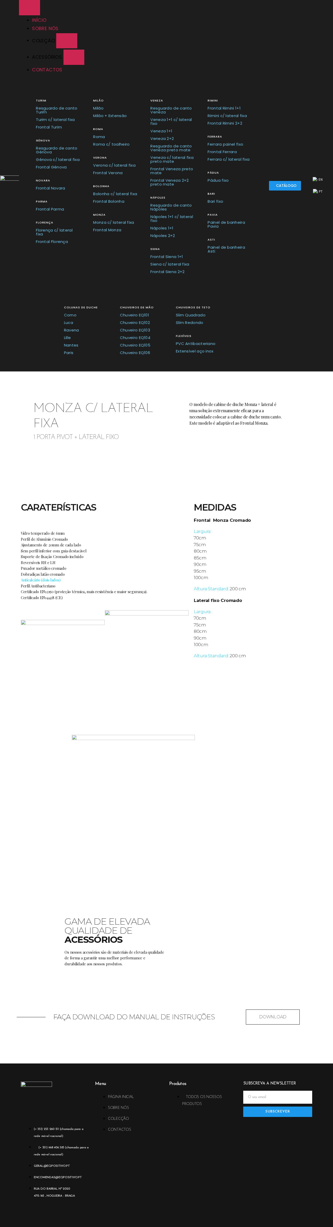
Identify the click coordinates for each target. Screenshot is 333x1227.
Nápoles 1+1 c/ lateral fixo (171, 218)
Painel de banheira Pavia (226, 224)
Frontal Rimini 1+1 (224, 108)
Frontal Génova (51, 167)
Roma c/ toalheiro (111, 144)
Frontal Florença (52, 241)
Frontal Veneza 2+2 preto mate (169, 182)
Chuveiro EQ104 (135, 337)
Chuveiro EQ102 (135, 322)
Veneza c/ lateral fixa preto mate (172, 159)
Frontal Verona (108, 172)
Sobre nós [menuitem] (45, 28)
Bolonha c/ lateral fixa (115, 193)
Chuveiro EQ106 (135, 352)
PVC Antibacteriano (195, 343)
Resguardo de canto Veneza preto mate (171, 148)
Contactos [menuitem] (47, 69)
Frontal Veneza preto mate (171, 170)
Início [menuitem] (39, 20)
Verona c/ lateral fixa (114, 165)
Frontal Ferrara (222, 151)
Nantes (71, 345)
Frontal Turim (49, 127)
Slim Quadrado (191, 315)
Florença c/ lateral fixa (54, 232)
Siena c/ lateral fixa (169, 264)
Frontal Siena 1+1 (166, 256)
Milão (98, 108)
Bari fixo (215, 201)
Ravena (71, 330)
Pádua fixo (218, 180)
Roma (99, 136)
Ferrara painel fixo (225, 144)
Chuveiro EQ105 (135, 345)
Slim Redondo (189, 322)
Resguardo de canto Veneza (171, 110)
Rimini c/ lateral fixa (227, 115)
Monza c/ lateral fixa (113, 222)
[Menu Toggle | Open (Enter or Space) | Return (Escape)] (29, 7)
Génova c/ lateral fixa (58, 159)
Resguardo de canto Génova (56, 150)
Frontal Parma (50, 209)
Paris (69, 352)
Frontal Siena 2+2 (167, 271)
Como (70, 315)
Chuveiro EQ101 (134, 315)
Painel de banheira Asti (226, 249)
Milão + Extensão (110, 115)
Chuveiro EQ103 (135, 330)
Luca (68, 322)
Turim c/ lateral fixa (55, 119)
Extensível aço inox (195, 351)
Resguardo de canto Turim (56, 110)
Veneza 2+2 (162, 138)
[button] (66, 41)
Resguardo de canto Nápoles (171, 207)
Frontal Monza (107, 230)
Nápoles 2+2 (162, 235)
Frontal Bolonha (108, 201)
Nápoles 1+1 (161, 228)
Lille (67, 337)
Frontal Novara (50, 188)
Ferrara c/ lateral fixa (228, 159)
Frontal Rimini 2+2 (225, 123)
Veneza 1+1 (161, 131)
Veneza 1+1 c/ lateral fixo (171, 121)
